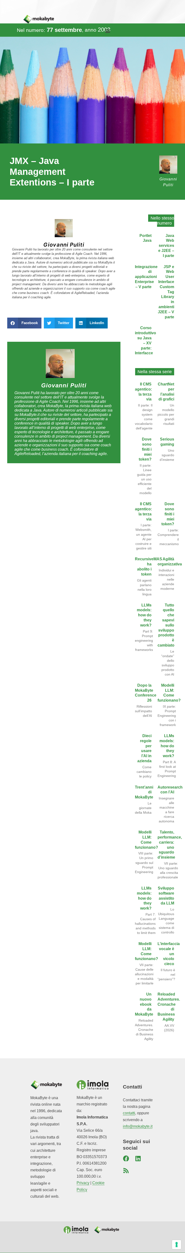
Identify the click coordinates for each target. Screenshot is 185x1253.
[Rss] (126, 1170)
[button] (108, 31)
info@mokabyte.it (137, 1126)
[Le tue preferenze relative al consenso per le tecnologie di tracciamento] (176, 1244)
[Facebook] (126, 1158)
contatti (129, 1113)
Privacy (83, 1183)
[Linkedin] (138, 1158)
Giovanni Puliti (63, 245)
